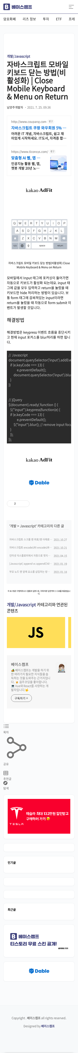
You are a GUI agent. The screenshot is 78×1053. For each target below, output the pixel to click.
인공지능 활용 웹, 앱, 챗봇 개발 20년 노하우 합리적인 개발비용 (26, 165)
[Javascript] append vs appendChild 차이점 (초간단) (38, 564)
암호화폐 (9, 18)
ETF (59, 18)
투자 (46, 18)
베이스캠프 (20, 664)
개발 (13, 525)
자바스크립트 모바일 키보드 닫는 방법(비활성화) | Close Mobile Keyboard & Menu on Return (37, 80)
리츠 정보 (29, 18)
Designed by (39, 1026)
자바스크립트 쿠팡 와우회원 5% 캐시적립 (38, 127)
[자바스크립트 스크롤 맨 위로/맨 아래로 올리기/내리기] (36, 646)
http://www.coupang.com (28, 121)
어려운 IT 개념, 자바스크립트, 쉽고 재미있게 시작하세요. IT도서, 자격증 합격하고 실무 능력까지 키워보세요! (38, 135)
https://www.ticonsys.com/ (29, 151)
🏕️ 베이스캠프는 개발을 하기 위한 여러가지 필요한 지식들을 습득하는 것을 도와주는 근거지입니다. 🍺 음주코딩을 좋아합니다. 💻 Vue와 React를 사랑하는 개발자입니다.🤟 (30, 680)
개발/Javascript (18, 56)
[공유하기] (19, 504)
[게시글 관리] (24, 504)
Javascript (28, 525)
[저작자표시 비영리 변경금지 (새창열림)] (53, 503)
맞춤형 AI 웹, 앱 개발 (25, 157)
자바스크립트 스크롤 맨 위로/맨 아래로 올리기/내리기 (37, 539)
